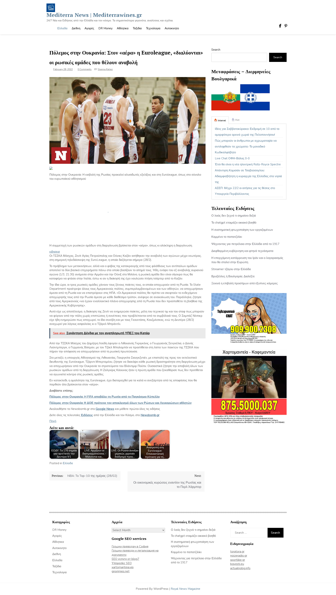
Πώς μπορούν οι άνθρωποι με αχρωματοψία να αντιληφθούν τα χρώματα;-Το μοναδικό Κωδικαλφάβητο (246, 146)
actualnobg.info (240, 568)
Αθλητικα (123, 28)
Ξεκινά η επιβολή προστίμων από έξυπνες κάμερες (244, 283)
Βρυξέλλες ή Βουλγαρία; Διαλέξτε (233, 276)
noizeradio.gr (238, 556)
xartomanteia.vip (123, 567)
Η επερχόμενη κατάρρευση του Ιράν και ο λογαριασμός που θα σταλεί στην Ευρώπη (247, 260)
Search (215, 50)
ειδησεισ (54, 252)
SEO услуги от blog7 (125, 559)
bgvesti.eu (237, 564)
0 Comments (85, 69)
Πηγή (52, 421)
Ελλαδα (62, 28)
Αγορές (89, 28)
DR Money (105, 28)
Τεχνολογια (153, 28)
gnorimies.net (121, 571)
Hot (237, 119)
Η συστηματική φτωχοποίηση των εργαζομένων (242, 230)
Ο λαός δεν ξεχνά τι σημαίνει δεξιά (233, 216)
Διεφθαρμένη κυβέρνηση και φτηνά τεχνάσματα (242, 251)
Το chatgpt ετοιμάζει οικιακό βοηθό (233, 223)
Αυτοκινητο (172, 28)
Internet (222, 120)
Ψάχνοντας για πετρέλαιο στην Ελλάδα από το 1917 (245, 244)
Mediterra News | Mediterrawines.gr (94, 14)
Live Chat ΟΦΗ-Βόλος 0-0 (232, 158)
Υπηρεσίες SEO (122, 563)
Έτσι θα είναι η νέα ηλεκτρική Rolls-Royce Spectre (248, 164)
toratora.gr (237, 551)
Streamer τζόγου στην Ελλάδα (231, 269)
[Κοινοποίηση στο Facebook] (78, 211)
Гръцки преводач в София (130, 546)
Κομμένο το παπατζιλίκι (226, 237)
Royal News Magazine (185, 589)
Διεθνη (76, 28)
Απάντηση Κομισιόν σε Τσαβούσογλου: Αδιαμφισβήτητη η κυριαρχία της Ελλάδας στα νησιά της (248, 176)
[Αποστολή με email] (78, 241)
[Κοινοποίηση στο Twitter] (137, 211)
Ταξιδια (137, 28)
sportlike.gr (237, 560)
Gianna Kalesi (105, 69)
